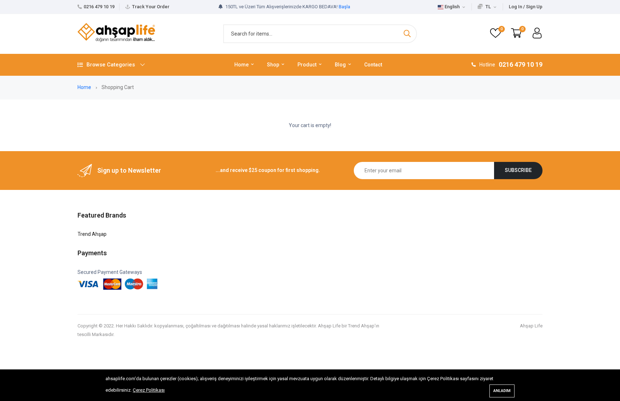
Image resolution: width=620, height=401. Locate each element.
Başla (344, 6)
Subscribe (518, 170)
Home (242, 64)
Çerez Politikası (149, 390)
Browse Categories (110, 64)
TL (488, 6)
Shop (273, 64)
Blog (341, 64)
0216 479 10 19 (99, 6)
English (452, 6)
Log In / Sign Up (525, 6)
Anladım (502, 390)
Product (307, 64)
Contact (373, 64)
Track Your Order (150, 6)
